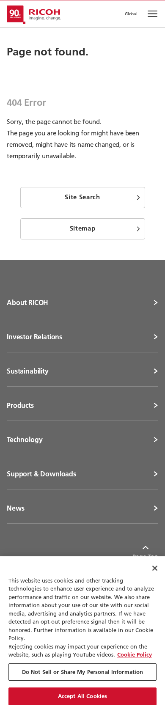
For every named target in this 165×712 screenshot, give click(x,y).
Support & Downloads (41, 473)
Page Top (145, 557)
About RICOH (27, 302)
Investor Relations (34, 336)
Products (20, 405)
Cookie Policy (134, 654)
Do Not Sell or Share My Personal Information (82, 671)
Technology (24, 439)
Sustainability (28, 371)
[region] (82, 634)
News (15, 508)
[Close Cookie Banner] (155, 568)
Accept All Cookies (82, 696)
